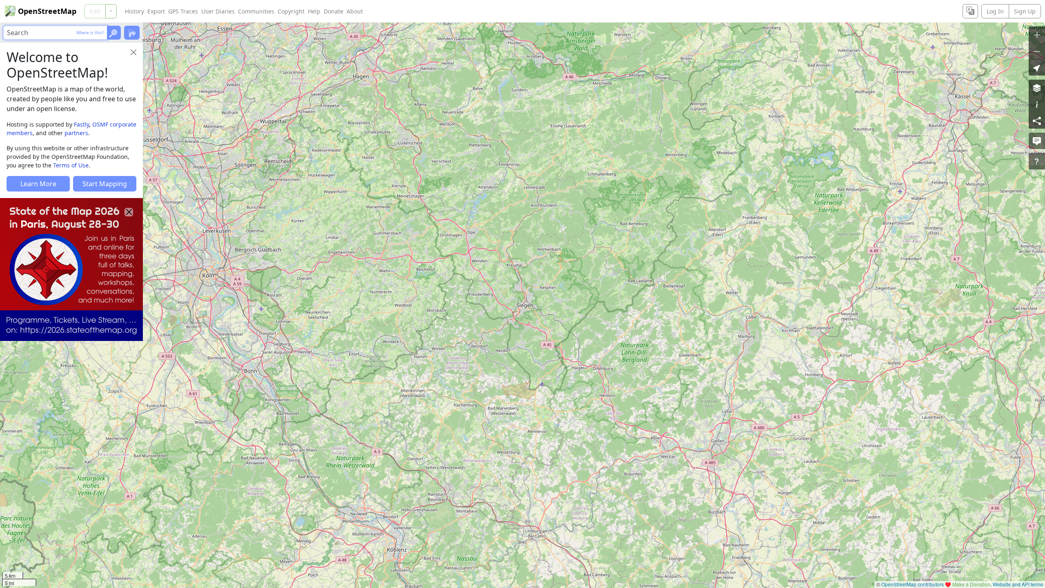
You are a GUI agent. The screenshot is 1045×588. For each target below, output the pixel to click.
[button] (1037, 67)
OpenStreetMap (47, 11)
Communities (256, 11)
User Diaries (218, 11)
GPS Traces (183, 11)
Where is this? (90, 33)
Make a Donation (971, 584)
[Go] (114, 33)
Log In (995, 11)
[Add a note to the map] (1037, 141)
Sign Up (1025, 11)
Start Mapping (104, 183)
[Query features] (1037, 161)
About (355, 11)
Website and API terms (1018, 584)
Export (156, 11)
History (134, 11)
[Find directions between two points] (132, 33)
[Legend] (1037, 104)
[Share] (1037, 120)
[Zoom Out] (1037, 51)
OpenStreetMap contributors (912, 584)
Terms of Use (71, 165)
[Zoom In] (1037, 35)
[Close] (133, 52)
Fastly (81, 124)
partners (76, 133)
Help (314, 11)
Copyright (291, 11)
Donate (333, 11)
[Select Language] (970, 11)
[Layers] (1037, 88)
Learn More (38, 183)
